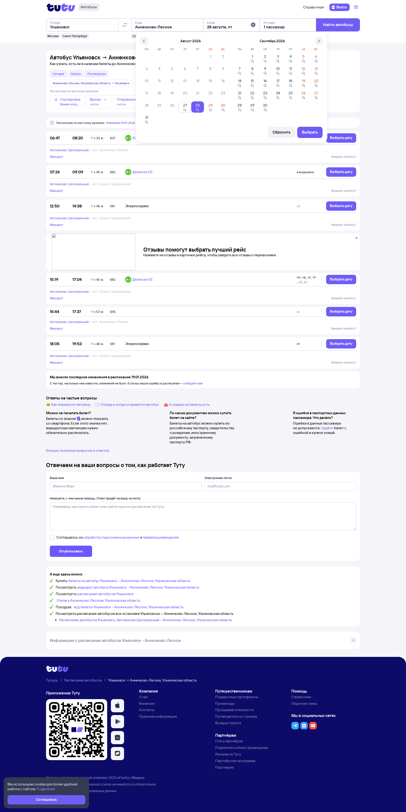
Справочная (313, 7)
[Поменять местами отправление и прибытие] (124, 24)
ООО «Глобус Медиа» (126, 777)
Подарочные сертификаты (236, 697)
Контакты (146, 710)
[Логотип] (61, 7)
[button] (253, 25)
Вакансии (147, 703)
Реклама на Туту (228, 754)
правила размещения (161, 537)
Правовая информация (158, 716)
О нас (143, 697)
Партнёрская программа (235, 760)
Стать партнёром (229, 741)
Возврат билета (228, 723)
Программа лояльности (234, 710)
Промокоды (224, 703)
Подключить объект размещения (241, 747)
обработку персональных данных (111, 537)
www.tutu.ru (125, 784)
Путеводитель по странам (236, 716)
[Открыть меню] (356, 7)
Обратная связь (304, 703)
